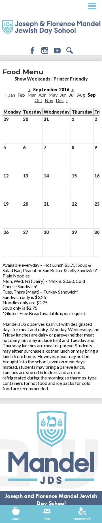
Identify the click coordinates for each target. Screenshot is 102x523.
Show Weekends (32, 78)
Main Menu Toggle (92, 6)
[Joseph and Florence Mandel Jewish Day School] (51, 26)
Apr (42, 94)
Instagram (44, 50)
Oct (38, 100)
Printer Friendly (71, 78)
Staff (47, 519)
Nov (49, 100)
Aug (81, 94)
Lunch (16, 519)
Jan (11, 94)
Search (69, 50)
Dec (60, 100)
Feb (21, 94)
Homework (82, 519)
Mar (31, 94)
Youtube (57, 50)
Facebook (32, 50)
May (53, 94)
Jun (63, 94)
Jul (72, 94)
